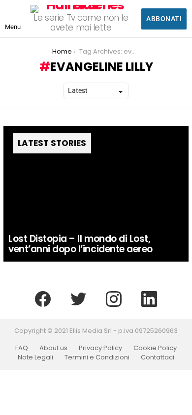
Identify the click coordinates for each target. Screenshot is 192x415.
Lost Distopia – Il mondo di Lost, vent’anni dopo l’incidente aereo (80, 244)
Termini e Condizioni (96, 357)
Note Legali (35, 357)
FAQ (21, 348)
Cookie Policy (155, 348)
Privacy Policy (100, 348)
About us (53, 348)
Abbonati (164, 19)
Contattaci (157, 357)
